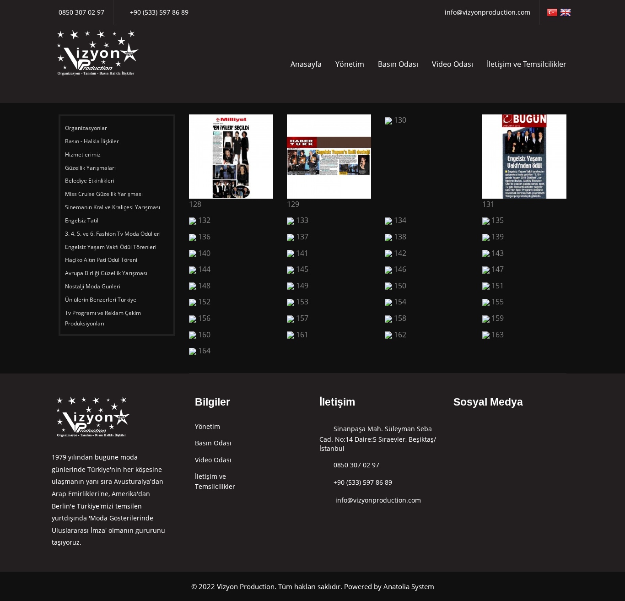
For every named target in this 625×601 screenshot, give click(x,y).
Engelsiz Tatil (82, 220)
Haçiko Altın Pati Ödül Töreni (102, 260)
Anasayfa (306, 64)
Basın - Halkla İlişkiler (92, 141)
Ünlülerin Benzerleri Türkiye (101, 299)
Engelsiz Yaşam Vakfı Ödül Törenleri (111, 247)
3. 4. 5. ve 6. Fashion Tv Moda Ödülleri (113, 234)
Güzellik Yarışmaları (90, 168)
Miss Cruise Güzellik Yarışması (104, 194)
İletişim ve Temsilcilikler (526, 64)
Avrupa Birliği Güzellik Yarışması (106, 273)
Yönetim (349, 64)
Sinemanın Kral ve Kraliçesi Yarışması (112, 207)
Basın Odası (398, 64)
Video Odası (452, 64)
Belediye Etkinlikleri (89, 180)
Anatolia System (408, 586)
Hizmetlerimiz (83, 154)
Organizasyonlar (86, 128)
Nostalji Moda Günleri (92, 286)
